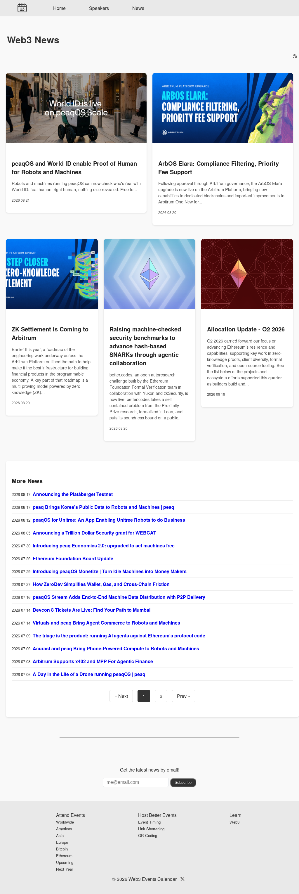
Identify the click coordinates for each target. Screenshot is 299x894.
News (138, 8)
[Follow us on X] (182, 879)
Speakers (99, 8)
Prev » (183, 696)
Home (59, 8)
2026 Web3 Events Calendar (147, 879)
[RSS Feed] (295, 55)
